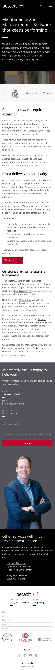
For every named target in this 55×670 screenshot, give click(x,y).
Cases (5, 616)
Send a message (10, 413)
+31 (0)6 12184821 (11, 394)
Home (5, 612)
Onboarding (25, 300)
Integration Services (17, 575)
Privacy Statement (27, 666)
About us (6, 624)
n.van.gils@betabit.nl (13, 404)
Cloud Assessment (23, 291)
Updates (6, 620)
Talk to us (9, 260)
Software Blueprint (16, 563)
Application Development (19, 566)
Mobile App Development (19, 570)
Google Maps (39, 603)
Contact (5, 628)
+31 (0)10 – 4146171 (20, 603)
